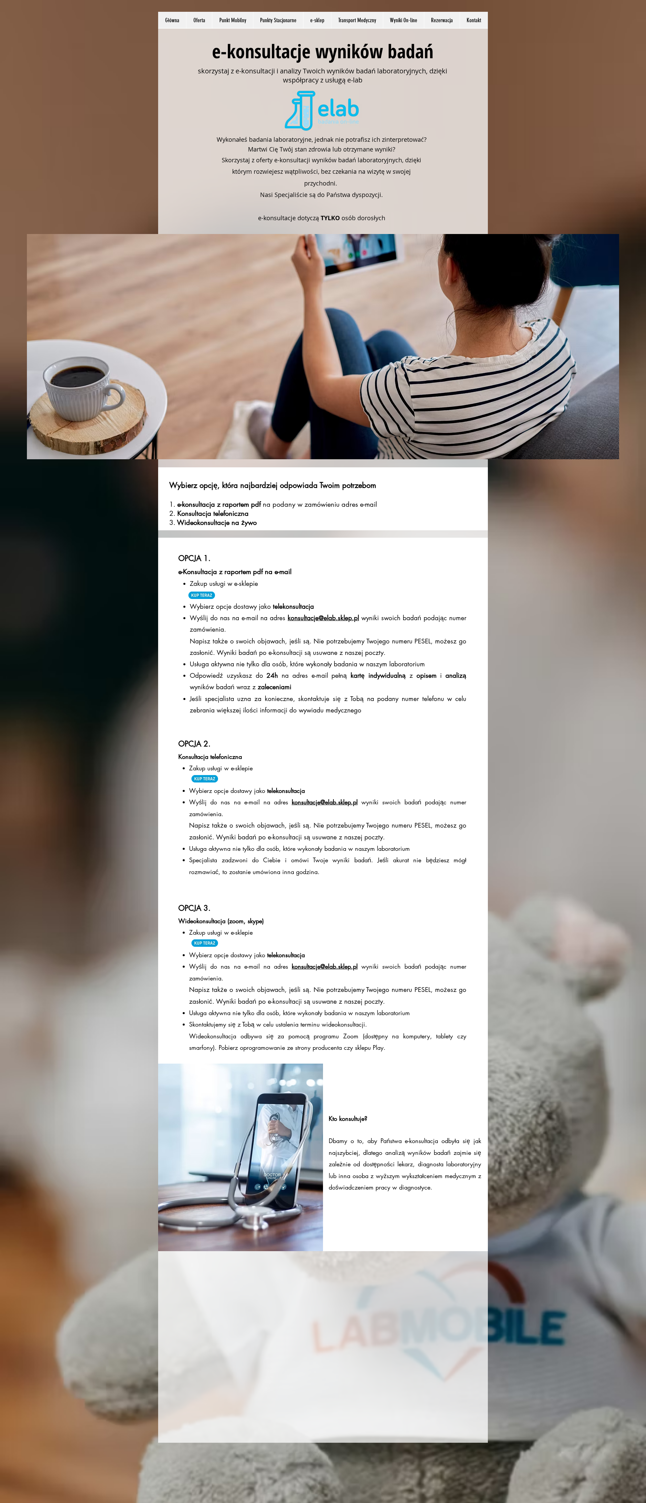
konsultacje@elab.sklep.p (323, 618)
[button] (199, 20)
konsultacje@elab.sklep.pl (325, 802)
